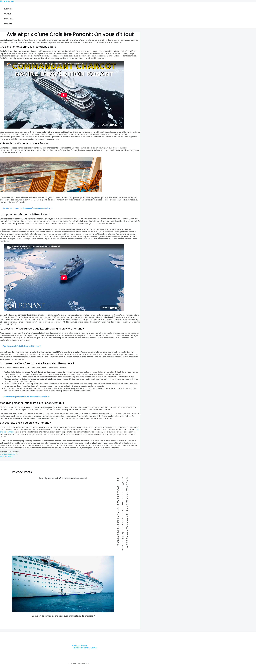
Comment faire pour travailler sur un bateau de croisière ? (118, 512)
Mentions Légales (79, 645)
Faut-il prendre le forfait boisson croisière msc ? (63, 478)
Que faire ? (8, 9)
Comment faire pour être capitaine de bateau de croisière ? (127, 513)
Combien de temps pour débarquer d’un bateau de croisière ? (63, 616)
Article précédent (9, 454)
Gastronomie (9, 19)
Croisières (8, 24)
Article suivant (7, 456)
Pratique (7, 14)
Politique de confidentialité (84, 648)
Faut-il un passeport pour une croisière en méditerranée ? (123, 514)
